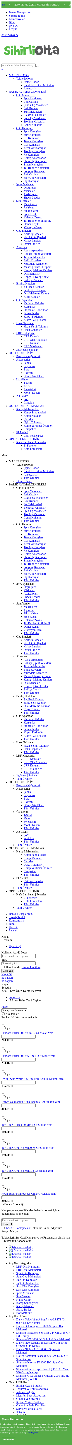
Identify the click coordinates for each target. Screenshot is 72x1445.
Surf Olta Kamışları (27, 1286)
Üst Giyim (22, 379)
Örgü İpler (30, 187)
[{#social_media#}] (21, 1247)
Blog (12, 22)
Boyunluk (29, 366)
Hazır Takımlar (25, 323)
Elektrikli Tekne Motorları (39, 85)
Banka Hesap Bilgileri (29, 1385)
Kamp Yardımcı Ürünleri (38, 425)
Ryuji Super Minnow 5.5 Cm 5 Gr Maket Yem (28, 1193)
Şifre (4, 959)
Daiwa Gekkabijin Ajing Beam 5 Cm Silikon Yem (30, 1101)
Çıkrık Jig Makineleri (36, 105)
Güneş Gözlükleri (34, 376)
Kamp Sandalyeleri (35, 412)
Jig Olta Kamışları (26, 1279)
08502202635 (9, 35)
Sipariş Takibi (17, 15)
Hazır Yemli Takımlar (36, 326)
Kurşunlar (29, 306)
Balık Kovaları (32, 260)
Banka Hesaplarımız (20, 12)
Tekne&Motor (24, 78)
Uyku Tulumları (33, 422)
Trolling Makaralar (34, 121)
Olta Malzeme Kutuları (37, 293)
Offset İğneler (32, 243)
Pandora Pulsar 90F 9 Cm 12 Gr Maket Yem (27, 1032)
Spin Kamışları (32, 131)
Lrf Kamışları (31, 138)
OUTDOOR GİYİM (21, 352)
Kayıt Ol (6, 974)
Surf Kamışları (32, 134)
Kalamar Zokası (33, 217)
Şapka (27, 362)
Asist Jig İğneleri (33, 233)
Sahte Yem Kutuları (35, 290)
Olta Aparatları (24, 300)
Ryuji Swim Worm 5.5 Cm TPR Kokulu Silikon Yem (32, 1078)
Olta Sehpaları (32, 273)
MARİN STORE (19, 75)
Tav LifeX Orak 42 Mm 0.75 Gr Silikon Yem (27, 1147)
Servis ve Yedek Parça (29, 1408)
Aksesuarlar (30, 88)
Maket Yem (30, 204)
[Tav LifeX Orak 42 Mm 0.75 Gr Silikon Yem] (7, 1144)
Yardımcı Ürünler (34, 303)
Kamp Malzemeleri (27, 409)
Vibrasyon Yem (33, 227)
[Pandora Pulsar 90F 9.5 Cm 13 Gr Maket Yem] (7, 1052)
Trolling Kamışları (34, 151)
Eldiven (28, 372)
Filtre (4, 1006)
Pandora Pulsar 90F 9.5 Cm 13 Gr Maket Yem (28, 1055)
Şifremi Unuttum (30, 967)
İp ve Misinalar (25, 184)
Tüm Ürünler (31, 477)
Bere (26, 369)
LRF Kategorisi (25, 333)
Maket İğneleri (32, 240)
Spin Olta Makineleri (28, 1276)
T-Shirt (28, 382)
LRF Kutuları (32, 343)
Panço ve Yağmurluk (28, 356)
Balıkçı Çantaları (33, 280)
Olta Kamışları (24, 128)
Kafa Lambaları (33, 448)
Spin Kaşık (30, 214)
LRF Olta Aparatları (35, 339)
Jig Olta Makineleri (27, 1283)
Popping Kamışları (34, 171)
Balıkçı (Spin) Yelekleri (37, 253)
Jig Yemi (29, 207)
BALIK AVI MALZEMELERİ (27, 91)
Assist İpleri (30, 194)
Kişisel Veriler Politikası (30, 1402)
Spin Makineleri (33, 98)
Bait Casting (31, 101)
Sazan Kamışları (33, 164)
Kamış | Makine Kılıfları (38, 270)
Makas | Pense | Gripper (37, 267)
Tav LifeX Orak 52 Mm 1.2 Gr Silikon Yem (27, 1170)
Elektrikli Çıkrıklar (34, 114)
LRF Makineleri (33, 346)
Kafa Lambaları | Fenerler (31, 442)
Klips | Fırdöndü (33, 316)
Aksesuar (21, 247)
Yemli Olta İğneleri (35, 237)
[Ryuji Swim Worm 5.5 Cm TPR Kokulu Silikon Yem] (7, 1075)
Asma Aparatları (33, 250)
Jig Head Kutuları (34, 286)
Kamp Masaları (33, 415)
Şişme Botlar (31, 81)
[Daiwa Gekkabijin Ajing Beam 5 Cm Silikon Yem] (7, 1098)
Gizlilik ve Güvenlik (28, 1398)
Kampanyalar (17, 19)
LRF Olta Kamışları (28, 1266)
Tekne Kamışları (33, 141)
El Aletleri (22, 432)
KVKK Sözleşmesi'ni (18, 1228)
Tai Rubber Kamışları (36, 167)
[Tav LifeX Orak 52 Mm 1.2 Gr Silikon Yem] (7, 1167)
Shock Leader (32, 197)
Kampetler (30, 429)
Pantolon (29, 402)
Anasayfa (14, 997)
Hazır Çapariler (33, 329)
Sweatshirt (30, 389)
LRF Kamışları (32, 336)
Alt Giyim (22, 395)
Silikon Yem (31, 210)
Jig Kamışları (31, 154)
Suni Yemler (23, 200)
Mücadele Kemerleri (35, 263)
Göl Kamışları (32, 144)
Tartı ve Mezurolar (34, 257)
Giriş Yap (8, 970)
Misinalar (29, 190)
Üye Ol (13, 25)
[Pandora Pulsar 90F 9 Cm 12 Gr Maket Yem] (7, 1029)
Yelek (27, 386)
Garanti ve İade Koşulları (31, 1405)
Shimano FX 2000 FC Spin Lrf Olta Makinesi (43, 1339)
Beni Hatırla (13, 967)
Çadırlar (28, 419)
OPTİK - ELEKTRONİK (24, 438)
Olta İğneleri (23, 230)
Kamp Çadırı (23, 1299)
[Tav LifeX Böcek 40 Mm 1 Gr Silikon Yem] (7, 1121)
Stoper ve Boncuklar (36, 310)
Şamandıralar (31, 313)
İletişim (13, 28)
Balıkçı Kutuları (25, 283)
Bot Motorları (24, 1312)
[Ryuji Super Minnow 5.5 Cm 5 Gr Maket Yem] (7, 1190)
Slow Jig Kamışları (35, 177)
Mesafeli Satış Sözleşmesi (31, 1395)
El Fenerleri (30, 445)
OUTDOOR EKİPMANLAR (26, 405)
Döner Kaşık (31, 224)
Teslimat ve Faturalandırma (32, 1388)
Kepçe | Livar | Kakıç (36, 276)
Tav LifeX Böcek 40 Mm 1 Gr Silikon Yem (26, 1124)
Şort (26, 399)
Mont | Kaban (32, 392)
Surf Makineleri (33, 111)
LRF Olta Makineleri (28, 1269)
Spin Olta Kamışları (27, 1273)
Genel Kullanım (33, 124)
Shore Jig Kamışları (35, 161)
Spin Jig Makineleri (35, 118)
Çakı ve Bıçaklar (33, 435)
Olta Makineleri (25, 95)
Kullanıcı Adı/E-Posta (14, 952)
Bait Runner (31, 108)
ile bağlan (7, 977)
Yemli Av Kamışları (35, 148)
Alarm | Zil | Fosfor (35, 319)
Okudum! (8, 1439)
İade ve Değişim (25, 1392)
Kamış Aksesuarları (35, 157)
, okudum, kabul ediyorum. (34, 1228)
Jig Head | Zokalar (27, 349)
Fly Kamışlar (31, 181)
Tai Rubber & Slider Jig (37, 220)
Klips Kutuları (32, 296)
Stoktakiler (12, 1013)
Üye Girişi (15, 946)
